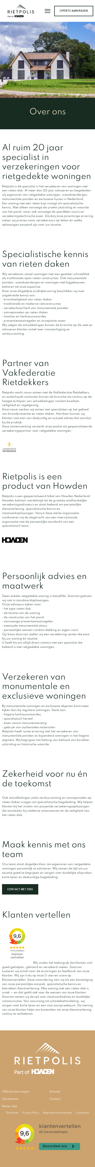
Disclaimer (12, 1112)
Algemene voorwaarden (57, 1112)
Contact (55, 1099)
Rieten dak (9, 1106)
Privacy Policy (31, 1112)
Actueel (54, 1091)
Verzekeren (10, 1099)
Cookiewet (82, 1112)
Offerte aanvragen (74, 11)
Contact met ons (20, 889)
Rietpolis (21, 11)
